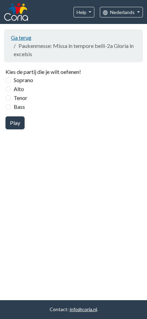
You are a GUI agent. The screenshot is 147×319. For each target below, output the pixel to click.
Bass (19, 106)
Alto (19, 89)
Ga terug (21, 37)
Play (15, 122)
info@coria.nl (83, 309)
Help (82, 12)
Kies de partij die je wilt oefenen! (43, 71)
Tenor (20, 97)
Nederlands (122, 12)
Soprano (23, 80)
